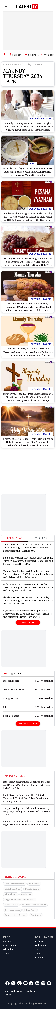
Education (8, 949)
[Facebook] (7, 983)
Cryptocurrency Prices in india (20, 899)
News (6, 953)
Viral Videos (11, 894)
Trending (49, 55)
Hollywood (41, 945)
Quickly (16, 55)
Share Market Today (15, 884)
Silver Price (30, 910)
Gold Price (26, 894)
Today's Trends (28, 723)
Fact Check (34, 884)
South (38, 953)
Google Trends (15, 673)
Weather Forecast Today (34, 905)
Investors (9, 994)
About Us (9, 991)
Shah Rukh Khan (13, 889)
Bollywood (40, 941)
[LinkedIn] (37, 983)
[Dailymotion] (19, 983)
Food (32, 163)
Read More (27, 622)
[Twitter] (13, 983)
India (6, 936)
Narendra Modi (12, 910)
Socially (33, 55)
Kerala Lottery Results (15, 915)
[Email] (49, 983)
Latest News (14, 538)
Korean (39, 957)
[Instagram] (31, 983)
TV (36, 949)
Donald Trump (32, 889)
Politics (7, 941)
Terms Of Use (22, 991)
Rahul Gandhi (11, 905)
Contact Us (36, 991)
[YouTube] (25, 983)
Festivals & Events (40, 118)
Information (9, 945)
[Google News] (43, 983)
